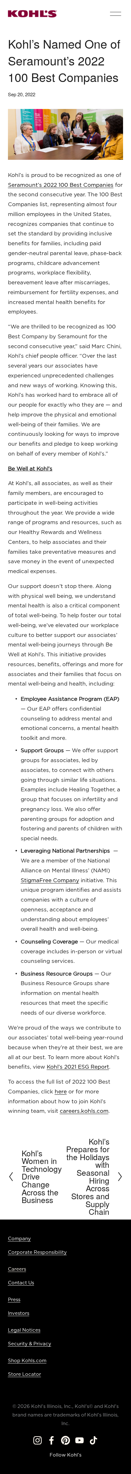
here (61, 1091)
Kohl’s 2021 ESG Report (78, 1067)
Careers (17, 1269)
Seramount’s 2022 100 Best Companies (61, 185)
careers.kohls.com (84, 1111)
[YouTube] (79, 1440)
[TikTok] (93, 1440)
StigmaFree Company (50, 880)
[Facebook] (51, 1440)
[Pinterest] (65, 1440)
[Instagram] (37, 1440)
